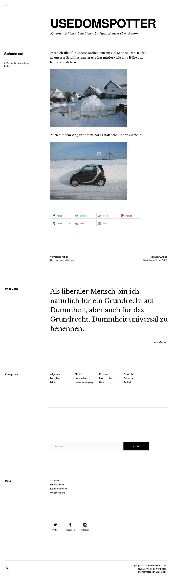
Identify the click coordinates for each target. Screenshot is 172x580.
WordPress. (161, 568)
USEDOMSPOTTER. (157, 565)
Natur (101, 382)
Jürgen (26, 63)
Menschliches (106, 378)
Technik (127, 382)
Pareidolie (128, 374)
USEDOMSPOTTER (103, 23)
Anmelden (55, 480)
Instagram (85, 530)
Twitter (55, 530)
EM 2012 (79, 374)
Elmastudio (161, 571)
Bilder (7, 66)
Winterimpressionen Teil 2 (155, 258)
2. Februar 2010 (11, 63)
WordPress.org (57, 492)
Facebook (70, 530)
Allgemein (55, 374)
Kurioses (103, 374)
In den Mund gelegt (84, 382)
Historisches (81, 378)
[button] (61, 216)
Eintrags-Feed (57, 484)
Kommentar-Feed (58, 488)
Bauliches (55, 378)
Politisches (129, 378)
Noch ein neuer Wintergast (62, 258)
